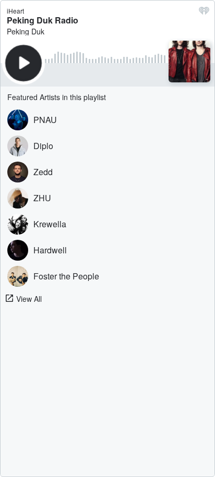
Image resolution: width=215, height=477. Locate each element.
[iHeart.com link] (204, 13)
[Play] (23, 63)
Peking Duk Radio (42, 20)
